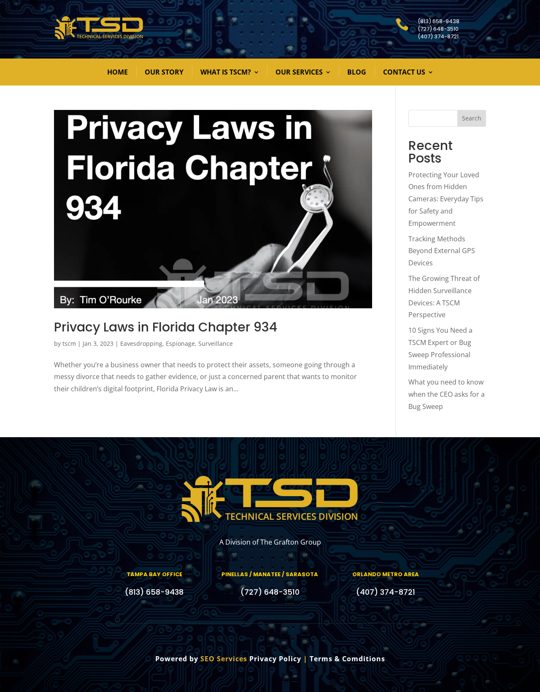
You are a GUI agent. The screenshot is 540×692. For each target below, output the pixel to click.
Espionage (180, 343)
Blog (356, 72)
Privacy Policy (275, 658)
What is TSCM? (225, 72)
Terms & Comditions (347, 658)
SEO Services (223, 658)
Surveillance (215, 343)
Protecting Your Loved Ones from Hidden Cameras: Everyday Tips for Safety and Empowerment (445, 199)
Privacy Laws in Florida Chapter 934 (165, 327)
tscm (69, 343)
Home (117, 72)
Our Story (164, 72)
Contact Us (404, 72)
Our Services (299, 72)
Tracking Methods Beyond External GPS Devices (441, 251)
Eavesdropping (141, 343)
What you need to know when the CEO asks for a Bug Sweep (446, 394)
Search (471, 118)
